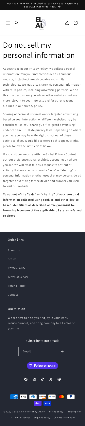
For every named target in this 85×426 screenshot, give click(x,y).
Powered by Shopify (35, 411)
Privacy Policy (16, 268)
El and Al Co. (18, 411)
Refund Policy (17, 285)
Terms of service (21, 417)
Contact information (64, 417)
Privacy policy (74, 411)
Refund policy (56, 411)
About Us (14, 250)
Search (12, 259)
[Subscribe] (62, 351)
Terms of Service (18, 277)
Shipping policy (42, 417)
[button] (8, 22)
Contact (13, 294)
